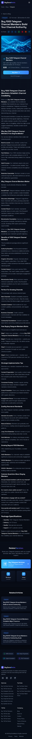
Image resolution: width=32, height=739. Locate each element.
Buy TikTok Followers (6, 711)
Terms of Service (21, 721)
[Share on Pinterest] (22, 31)
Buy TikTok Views (5, 716)
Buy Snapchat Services (7, 698)
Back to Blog (7, 14)
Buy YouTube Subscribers (24, 691)
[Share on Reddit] (25, 31)
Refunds (21, 736)
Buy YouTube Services (7, 686)
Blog (7, 7)
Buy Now (15, 72)
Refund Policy (20, 723)
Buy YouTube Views (22, 686)
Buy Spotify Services (6, 703)
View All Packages (15, 76)
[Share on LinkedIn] (15, 31)
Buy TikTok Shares (6, 721)
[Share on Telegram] (29, 31)
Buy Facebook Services (7, 693)
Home (2, 7)
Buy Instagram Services (7, 691)
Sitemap (19, 726)
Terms (15, 736)
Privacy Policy (20, 718)
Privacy (10, 736)
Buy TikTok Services (6, 688)
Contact (19, 716)
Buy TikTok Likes (5, 713)
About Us (19, 713)
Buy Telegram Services (7, 696)
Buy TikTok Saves (6, 718)
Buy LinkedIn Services (7, 701)
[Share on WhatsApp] (19, 31)
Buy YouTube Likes (22, 688)
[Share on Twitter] (8, 31)
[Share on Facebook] (12, 31)
